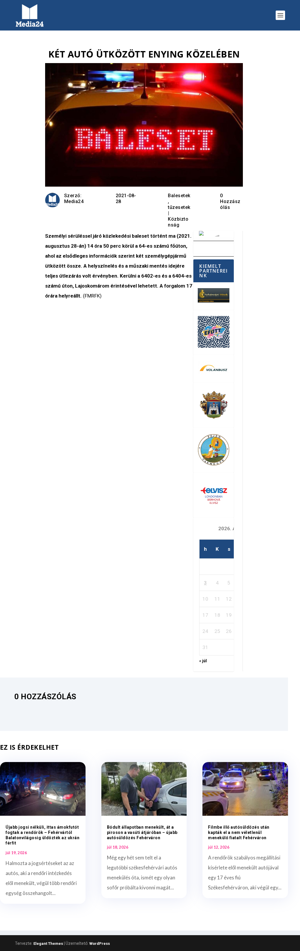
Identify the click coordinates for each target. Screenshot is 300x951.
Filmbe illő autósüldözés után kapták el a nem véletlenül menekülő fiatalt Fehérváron (239, 832)
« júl (203, 660)
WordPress (99, 943)
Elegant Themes (48, 943)
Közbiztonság (178, 222)
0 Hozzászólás (230, 201)
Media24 (74, 201)
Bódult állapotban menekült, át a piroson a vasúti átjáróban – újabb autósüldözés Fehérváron (142, 832)
